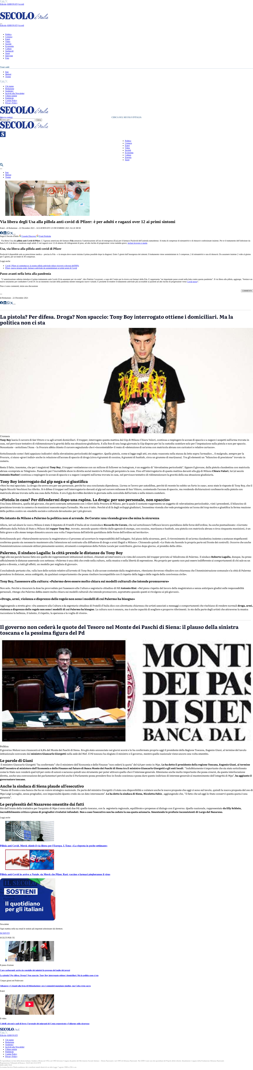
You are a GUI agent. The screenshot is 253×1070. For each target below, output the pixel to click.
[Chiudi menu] (1, 23)
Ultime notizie (11, 96)
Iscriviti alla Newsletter (14, 93)
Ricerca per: (5, 120)
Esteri (7, 39)
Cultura (8, 49)
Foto (7, 58)
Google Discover (29, 236)
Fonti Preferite (45, 236)
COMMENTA (247, 291)
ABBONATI (12, 4)
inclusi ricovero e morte (137, 243)
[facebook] (1, 2)
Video (7, 41)
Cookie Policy (11, 100)
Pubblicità (9, 98)
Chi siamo (9, 86)
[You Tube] (3, 2)
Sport (7, 53)
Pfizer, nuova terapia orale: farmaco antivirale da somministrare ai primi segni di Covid (41, 268)
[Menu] (1, 168)
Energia (128, 157)
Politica (8, 34)
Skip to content (6, 117)
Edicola (3, 4)
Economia (9, 46)
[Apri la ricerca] (1, 165)
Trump (8, 77)
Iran (7, 72)
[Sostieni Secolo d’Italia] (27, 920)
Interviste (9, 56)
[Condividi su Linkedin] (5, 233)
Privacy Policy (11, 103)
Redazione (9, 89)
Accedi (21, 4)
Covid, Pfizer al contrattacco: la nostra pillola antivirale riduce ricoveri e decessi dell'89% (42, 266)
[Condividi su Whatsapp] (8, 233)
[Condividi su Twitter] (11, 233)
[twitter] (6, 2)
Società (8, 44)
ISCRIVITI (5, 933)
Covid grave (192, 282)
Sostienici (9, 91)
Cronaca (8, 37)
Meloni (8, 74)
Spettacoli (9, 51)
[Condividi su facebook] (1, 233)
